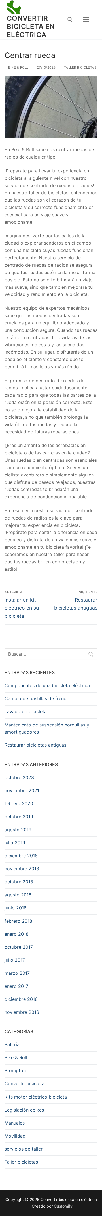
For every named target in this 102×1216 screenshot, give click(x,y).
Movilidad (15, 1136)
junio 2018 (16, 908)
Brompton (15, 1070)
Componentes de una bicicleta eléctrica (47, 685)
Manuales (15, 1123)
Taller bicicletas (79, 67)
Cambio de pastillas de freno (36, 698)
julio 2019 (15, 842)
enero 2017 (16, 986)
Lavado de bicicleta (26, 711)
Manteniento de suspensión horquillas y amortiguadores (47, 728)
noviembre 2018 (22, 868)
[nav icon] (86, 19)
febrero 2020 (19, 803)
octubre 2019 (19, 816)
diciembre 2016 (21, 999)
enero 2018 (17, 934)
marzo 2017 (17, 973)
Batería (12, 1044)
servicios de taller (23, 1149)
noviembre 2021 (22, 790)
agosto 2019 (18, 829)
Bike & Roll (18, 67)
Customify (63, 1206)
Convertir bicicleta (24, 1083)
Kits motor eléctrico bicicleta (36, 1097)
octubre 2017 (19, 947)
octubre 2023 (19, 777)
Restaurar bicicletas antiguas (35, 745)
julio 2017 (15, 960)
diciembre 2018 (21, 855)
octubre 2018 (19, 881)
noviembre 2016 (22, 1012)
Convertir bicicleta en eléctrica (31, 26)
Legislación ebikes (24, 1110)
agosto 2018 (18, 894)
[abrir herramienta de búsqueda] (70, 19)
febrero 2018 (18, 921)
